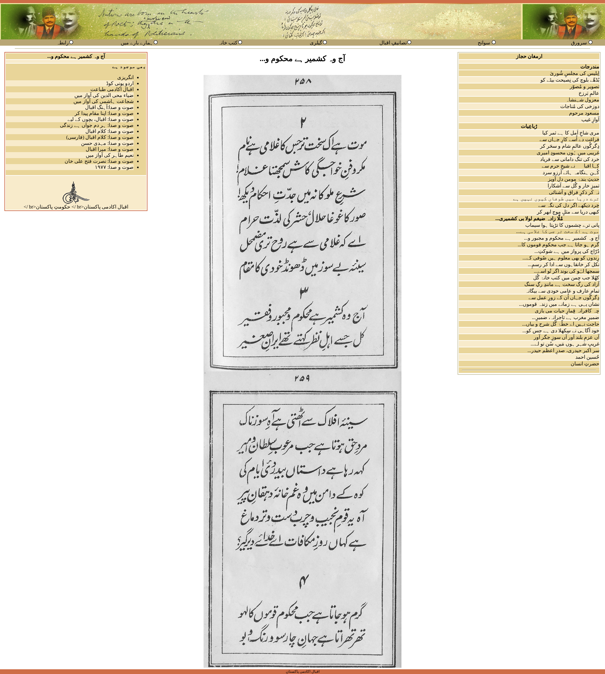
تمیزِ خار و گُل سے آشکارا (573, 185)
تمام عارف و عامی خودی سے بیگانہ (562, 291)
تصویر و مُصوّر (584, 86)
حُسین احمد (587, 357)
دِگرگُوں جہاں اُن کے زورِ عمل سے (563, 297)
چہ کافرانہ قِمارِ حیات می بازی (567, 310)
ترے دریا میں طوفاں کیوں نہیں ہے (556, 198)
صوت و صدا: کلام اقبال (109, 131)
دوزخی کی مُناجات (579, 106)
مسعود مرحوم (584, 113)
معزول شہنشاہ (582, 99)
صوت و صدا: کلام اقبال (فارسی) (100, 137)
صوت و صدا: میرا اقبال (110, 149)
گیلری (316, 42)
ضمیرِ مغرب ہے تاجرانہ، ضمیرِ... (565, 317)
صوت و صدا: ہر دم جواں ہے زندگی (97, 125)
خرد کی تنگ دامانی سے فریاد (569, 159)
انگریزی (125, 77)
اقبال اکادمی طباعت (112, 89)
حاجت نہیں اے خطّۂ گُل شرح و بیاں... (560, 324)
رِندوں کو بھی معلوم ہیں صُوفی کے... (560, 257)
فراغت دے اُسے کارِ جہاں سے (569, 139)
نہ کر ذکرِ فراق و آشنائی (574, 192)
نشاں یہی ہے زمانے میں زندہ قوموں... (559, 304)
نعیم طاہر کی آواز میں (110, 155)
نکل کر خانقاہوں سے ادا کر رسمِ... (563, 264)
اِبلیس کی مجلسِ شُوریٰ (574, 73)
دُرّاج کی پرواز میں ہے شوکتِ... (566, 251)
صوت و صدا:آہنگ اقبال (109, 107)
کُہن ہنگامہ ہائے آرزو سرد (571, 172)
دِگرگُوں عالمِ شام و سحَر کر (569, 146)
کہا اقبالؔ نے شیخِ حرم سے (570, 165)
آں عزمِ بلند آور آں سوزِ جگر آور (566, 337)
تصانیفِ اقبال (393, 42)
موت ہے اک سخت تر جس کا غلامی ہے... (557, 231)
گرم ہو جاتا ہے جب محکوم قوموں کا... (558, 244)
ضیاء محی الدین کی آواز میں (104, 95)
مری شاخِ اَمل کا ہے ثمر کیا (570, 132)
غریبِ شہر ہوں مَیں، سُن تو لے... (565, 343)
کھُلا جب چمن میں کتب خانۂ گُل (566, 277)
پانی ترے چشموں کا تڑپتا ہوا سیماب (562, 225)
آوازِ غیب (590, 119)
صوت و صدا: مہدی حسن (107, 143)
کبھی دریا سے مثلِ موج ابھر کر (568, 211)
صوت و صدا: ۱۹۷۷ (114, 167)
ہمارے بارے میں (137, 42)
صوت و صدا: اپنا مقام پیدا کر (104, 113)
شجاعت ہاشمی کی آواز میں (103, 101)
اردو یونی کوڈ (120, 83)
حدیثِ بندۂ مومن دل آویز (573, 179)
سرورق (579, 42)
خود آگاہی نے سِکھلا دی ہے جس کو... (560, 330)
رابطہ (62, 42)
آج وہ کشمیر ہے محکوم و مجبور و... (561, 238)
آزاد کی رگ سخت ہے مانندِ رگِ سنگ (561, 284)
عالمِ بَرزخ (589, 93)
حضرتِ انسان (585, 363)
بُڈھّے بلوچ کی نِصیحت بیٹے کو (569, 80)
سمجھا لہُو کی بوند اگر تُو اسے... (566, 271)
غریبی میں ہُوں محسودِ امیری (568, 152)
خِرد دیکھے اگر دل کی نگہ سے (568, 205)
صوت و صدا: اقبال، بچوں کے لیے (100, 119)
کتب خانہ (228, 42)
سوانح (484, 42)
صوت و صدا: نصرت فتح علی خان (99, 161)
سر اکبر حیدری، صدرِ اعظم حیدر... (563, 350)
